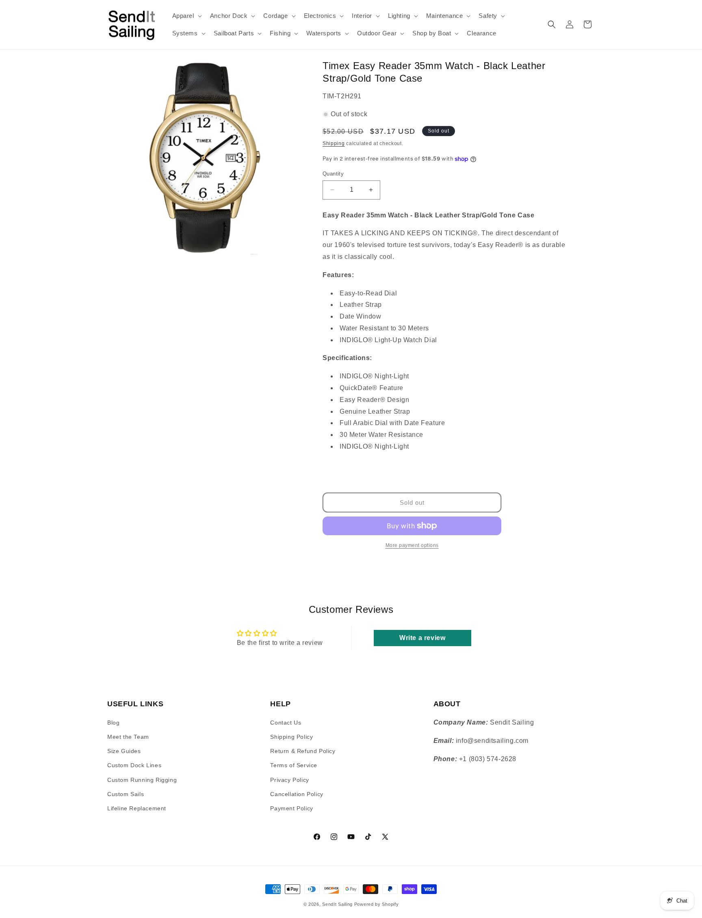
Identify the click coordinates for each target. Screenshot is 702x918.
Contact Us (285, 722)
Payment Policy (291, 808)
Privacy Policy (289, 780)
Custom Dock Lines (134, 765)
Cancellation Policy (296, 794)
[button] (186, 16)
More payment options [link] (412, 545)
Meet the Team (128, 737)
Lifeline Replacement (136, 808)
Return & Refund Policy (302, 751)
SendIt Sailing (337, 904)
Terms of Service (293, 765)
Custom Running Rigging (142, 780)
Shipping (334, 143)
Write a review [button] (422, 638)
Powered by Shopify (376, 904)
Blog (113, 722)
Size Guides (124, 751)
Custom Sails (125, 794)
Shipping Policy (291, 737)
